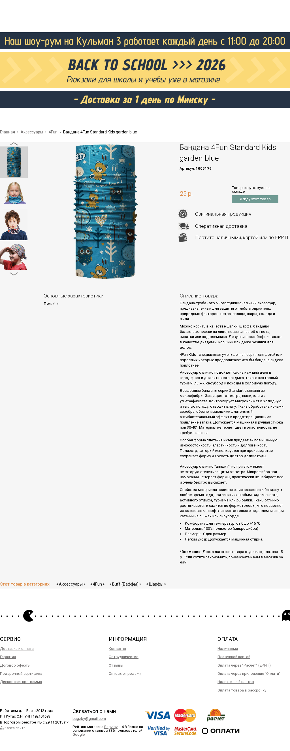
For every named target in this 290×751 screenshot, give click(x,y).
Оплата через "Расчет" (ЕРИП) (244, 665)
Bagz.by (111, 727)
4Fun (97, 584)
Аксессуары (71, 584)
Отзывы (116, 665)
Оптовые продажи (125, 673)
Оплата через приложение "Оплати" (249, 673)
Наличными (228, 648)
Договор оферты (15, 665)
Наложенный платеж (236, 682)
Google (78, 734)
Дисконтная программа (21, 682)
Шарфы (156, 584)
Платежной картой (234, 657)
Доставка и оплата (17, 648)
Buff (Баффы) (125, 584)
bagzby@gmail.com (89, 718)
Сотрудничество (123, 657)
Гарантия (8, 657)
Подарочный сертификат (22, 673)
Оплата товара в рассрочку (242, 690)
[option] (14, 162)
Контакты (117, 648)
